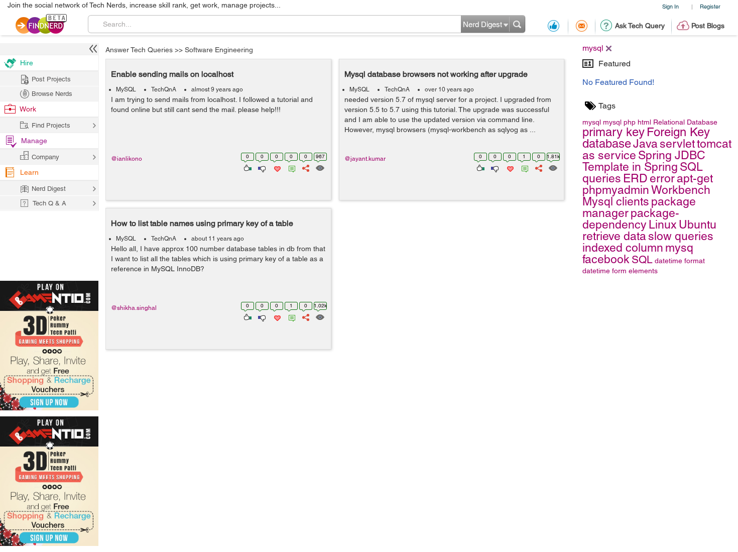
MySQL (126, 89)
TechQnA (163, 89)
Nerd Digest (49, 188)
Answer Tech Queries (139, 50)
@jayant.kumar (365, 158)
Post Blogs (707, 26)
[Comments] (290, 167)
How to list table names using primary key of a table (202, 223)
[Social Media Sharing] (305, 167)
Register (710, 6)
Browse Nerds (52, 93)
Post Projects (51, 79)
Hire (26, 63)
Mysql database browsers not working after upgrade (436, 74)
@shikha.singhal (134, 307)
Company (45, 157)
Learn (29, 172)
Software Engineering (219, 50)
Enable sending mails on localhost (172, 74)
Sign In (670, 6)
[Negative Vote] (261, 167)
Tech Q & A (49, 203)
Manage (34, 141)
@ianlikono (126, 158)
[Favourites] (276, 167)
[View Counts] (319, 167)
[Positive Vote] (246, 167)
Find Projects (51, 125)
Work (28, 109)
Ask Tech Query (640, 26)
